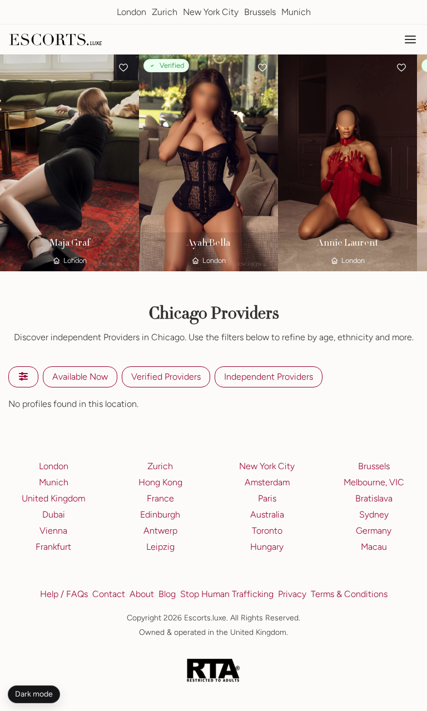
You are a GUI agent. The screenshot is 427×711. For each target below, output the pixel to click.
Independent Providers (268, 376)
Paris (267, 498)
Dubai (53, 514)
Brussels (260, 12)
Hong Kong (160, 482)
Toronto (267, 530)
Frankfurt (53, 546)
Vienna (53, 530)
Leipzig (160, 546)
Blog (167, 594)
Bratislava (374, 498)
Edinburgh (160, 514)
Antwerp (160, 530)
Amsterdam (267, 482)
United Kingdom (53, 498)
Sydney (374, 514)
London (131, 12)
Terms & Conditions (349, 594)
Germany (373, 530)
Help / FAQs (64, 594)
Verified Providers (166, 376)
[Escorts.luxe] (55, 39)
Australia (267, 514)
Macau (374, 546)
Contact (108, 594)
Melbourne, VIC (374, 482)
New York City (211, 12)
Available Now (80, 376)
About (142, 594)
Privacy (292, 594)
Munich (296, 12)
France (160, 498)
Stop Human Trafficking (227, 594)
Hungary (267, 546)
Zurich (164, 12)
